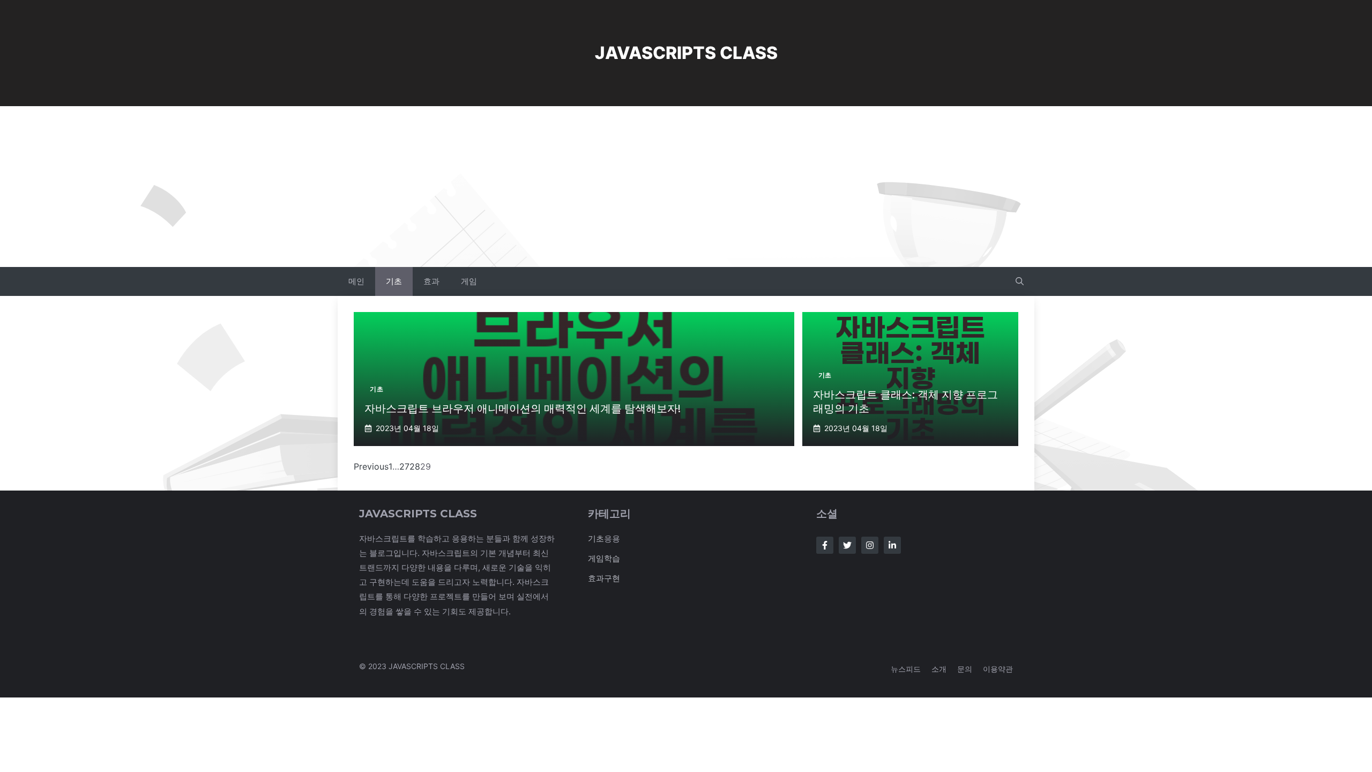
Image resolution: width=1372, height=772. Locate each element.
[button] (1019, 281)
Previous (371, 466)
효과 (431, 281)
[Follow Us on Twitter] (847, 545)
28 (414, 466)
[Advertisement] (686, 187)
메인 (356, 281)
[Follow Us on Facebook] (824, 545)
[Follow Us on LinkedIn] (892, 545)
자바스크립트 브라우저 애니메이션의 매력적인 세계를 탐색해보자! (522, 408)
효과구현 (604, 578)
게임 (469, 281)
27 (404, 466)
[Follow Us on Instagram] (869, 545)
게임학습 (604, 558)
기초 (394, 281)
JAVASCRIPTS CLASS (686, 52)
